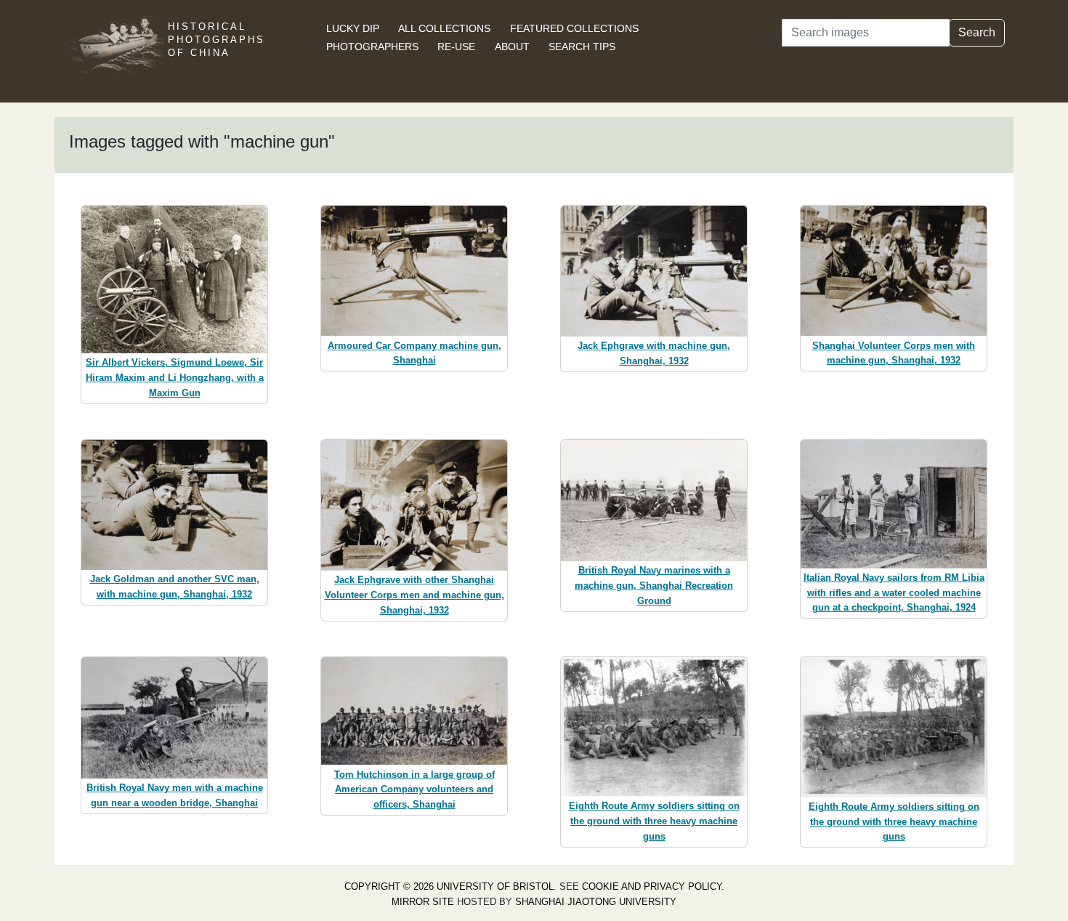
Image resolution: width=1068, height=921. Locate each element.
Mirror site (423, 901)
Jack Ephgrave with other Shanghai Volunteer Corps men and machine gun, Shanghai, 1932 (414, 595)
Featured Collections (574, 28)
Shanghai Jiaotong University (595, 901)
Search (976, 32)
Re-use (456, 46)
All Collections (444, 28)
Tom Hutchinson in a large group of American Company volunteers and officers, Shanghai (414, 790)
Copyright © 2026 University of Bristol (449, 886)
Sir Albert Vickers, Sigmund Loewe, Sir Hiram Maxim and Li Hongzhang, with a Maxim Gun (175, 377)
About (512, 46)
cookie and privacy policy (651, 886)
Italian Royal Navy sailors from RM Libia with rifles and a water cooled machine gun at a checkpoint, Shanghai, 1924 (894, 593)
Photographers (372, 46)
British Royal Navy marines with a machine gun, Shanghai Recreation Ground (654, 585)
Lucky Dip (352, 28)
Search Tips (582, 46)
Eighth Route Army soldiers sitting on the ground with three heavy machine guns (654, 821)
